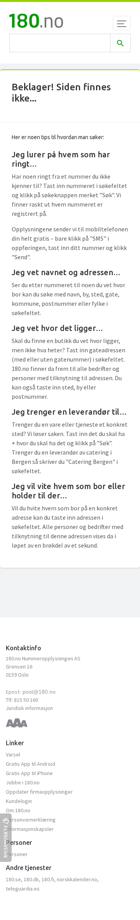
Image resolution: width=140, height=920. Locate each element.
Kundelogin (19, 801)
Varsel (13, 754)
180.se (13, 879)
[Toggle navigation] (122, 23)
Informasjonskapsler (30, 828)
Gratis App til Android (30, 763)
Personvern (5, 841)
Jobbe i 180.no (23, 782)
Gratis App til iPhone (29, 773)
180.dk (31, 879)
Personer (17, 854)
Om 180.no (18, 810)
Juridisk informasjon (29, 708)
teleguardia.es (23, 888)
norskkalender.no (77, 879)
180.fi (48, 879)
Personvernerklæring (31, 819)
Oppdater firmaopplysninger (39, 791)
